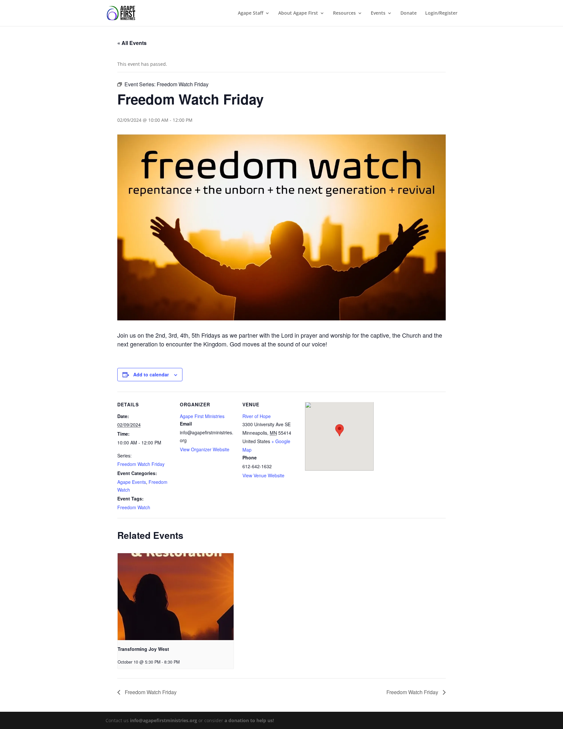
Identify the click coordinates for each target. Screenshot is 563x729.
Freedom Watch (133, 507)
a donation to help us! (249, 720)
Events (378, 13)
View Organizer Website (204, 449)
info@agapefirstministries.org (163, 720)
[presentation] (176, 596)
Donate (408, 13)
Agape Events (131, 482)
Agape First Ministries (202, 416)
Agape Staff (250, 13)
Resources (344, 13)
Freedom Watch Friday (141, 464)
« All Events (132, 43)
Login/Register (441, 13)
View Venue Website (263, 475)
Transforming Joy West (143, 649)
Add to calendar (151, 374)
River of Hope (256, 416)
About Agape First (298, 13)
